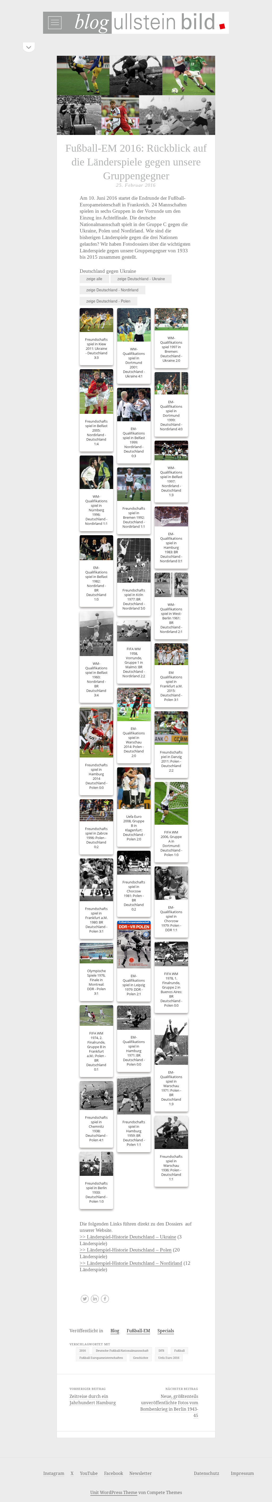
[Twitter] (85, 1300)
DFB (161, 1350)
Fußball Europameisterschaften (101, 1358)
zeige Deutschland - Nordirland (112, 289)
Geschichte (140, 1358)
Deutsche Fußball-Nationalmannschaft (122, 1350)
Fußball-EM (138, 1331)
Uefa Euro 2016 (168, 1358)
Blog (114, 1331)
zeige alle (94, 278)
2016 (82, 1350)
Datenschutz (206, 1473)
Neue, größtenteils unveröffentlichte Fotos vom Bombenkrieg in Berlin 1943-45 (169, 1405)
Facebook (113, 1473)
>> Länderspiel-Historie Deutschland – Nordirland (131, 1263)
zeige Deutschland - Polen (108, 301)
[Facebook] (105, 1300)
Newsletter (140, 1473)
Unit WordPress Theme (113, 1492)
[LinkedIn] (95, 1300)
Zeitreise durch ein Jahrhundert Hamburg (93, 1399)
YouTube (89, 1473)
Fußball (179, 1350)
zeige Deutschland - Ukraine (141, 278)
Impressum (242, 1473)
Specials (166, 1331)
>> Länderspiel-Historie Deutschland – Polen (126, 1250)
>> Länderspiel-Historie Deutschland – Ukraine (128, 1237)
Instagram (53, 1473)
